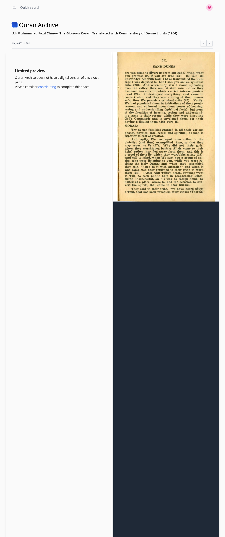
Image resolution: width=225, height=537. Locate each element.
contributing (47, 87)
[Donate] (209, 7)
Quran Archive (38, 25)
